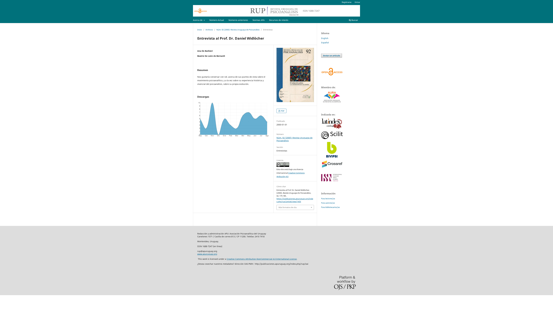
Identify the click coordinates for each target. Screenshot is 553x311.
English (324, 38)
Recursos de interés (278, 20)
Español (325, 42)
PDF (282, 111)
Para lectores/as (328, 198)
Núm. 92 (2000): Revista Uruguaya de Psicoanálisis (238, 29)
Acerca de (198, 20)
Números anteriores (238, 20)
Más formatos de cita (288, 207)
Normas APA (259, 20)
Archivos (209, 29)
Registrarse (346, 2)
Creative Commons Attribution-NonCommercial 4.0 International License (262, 259)
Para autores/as (328, 203)
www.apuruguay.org (207, 254)
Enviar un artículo (331, 55)
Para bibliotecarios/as (330, 207)
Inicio (199, 29)
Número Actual (216, 20)
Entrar (357, 2)
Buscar (354, 20)
